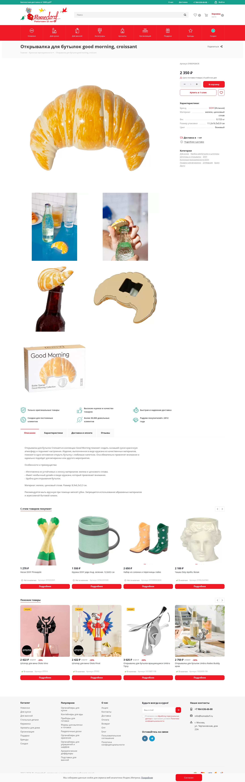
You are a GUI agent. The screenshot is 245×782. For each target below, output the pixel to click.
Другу (182, 165)
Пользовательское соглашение (111, 736)
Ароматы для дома (30, 727)
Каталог (25, 702)
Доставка (106, 715)
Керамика (25, 723)
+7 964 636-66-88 (200, 2)
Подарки (24, 735)
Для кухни (184, 153)
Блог (104, 731)
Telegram (152, 738)
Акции (105, 707)
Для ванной (26, 715)
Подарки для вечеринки (190, 162)
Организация (27, 731)
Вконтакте (145, 738)
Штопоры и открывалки (190, 156)
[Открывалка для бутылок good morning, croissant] (54, 226)
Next (222, 509)
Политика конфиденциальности (113, 743)
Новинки (25, 707)
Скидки (24, 743)
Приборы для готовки (68, 719)
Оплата (105, 719)
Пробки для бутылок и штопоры (205, 153)
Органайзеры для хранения (70, 736)
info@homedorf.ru (204, 716)
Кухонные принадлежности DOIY (194, 159)
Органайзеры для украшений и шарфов (70, 744)
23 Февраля (208, 162)
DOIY (211, 108)
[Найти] (185, 15)
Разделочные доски (71, 731)
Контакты (106, 711)
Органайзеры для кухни (70, 709)
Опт (103, 727)
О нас (105, 702)
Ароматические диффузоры (69, 752)
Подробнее (147, 777)
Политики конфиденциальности (162, 719)
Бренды (24, 739)
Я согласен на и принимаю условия (162, 718)
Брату (216, 162)
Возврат (106, 723)
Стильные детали (29, 719)
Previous (217, 509)
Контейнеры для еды (72, 714)
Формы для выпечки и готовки (72, 726)
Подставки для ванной (68, 758)
